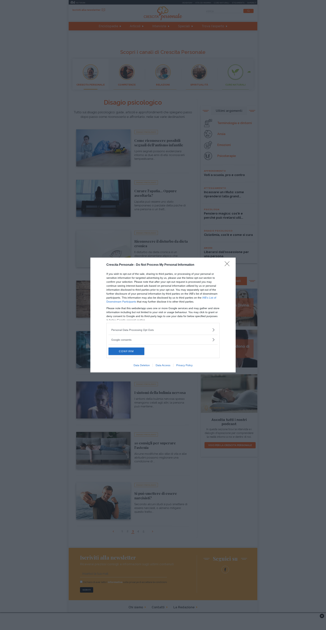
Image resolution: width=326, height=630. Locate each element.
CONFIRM (126, 351)
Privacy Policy (184, 365)
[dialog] (163, 315)
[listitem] (163, 330)
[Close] (228, 265)
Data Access (163, 365)
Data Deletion (142, 365)
